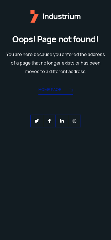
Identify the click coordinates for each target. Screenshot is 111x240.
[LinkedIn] (62, 121)
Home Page (49, 89)
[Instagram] (74, 121)
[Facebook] (49, 121)
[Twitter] (37, 121)
